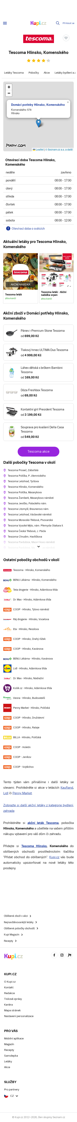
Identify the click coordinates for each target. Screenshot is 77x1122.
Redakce (9, 993)
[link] (56, 278)
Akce (47, 72)
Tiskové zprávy (13, 998)
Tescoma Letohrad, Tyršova (23, 481)
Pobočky (34, 72)
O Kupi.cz (10, 981)
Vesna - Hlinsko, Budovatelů (29, 698)
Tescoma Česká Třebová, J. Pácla (27, 531)
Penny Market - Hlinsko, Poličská (31, 707)
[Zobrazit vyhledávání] (58, 23)
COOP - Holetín (22, 747)
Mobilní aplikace (14, 1038)
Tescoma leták (20, 278)
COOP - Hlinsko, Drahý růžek (29, 639)
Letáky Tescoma (14, 72)
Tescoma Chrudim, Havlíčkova (25, 536)
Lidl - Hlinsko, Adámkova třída (30, 668)
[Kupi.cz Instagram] (62, 955)
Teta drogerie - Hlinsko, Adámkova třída (35, 589)
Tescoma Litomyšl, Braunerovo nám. (28, 509)
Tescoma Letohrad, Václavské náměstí (30, 514)
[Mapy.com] (69, 955)
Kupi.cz (54, 857)
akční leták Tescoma (43, 823)
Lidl (5, 793)
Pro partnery (11, 1089)
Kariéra (8, 1004)
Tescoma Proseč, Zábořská (23, 470)
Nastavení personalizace (18, 1016)
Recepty (9, 1049)
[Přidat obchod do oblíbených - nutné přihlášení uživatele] (66, 38)
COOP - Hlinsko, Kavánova (28, 648)
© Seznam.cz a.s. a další (59, 149)
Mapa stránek (12, 1010)
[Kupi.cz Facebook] (54, 955)
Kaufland (67, 787)
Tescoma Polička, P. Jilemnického (27, 475)
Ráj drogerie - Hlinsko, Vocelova (31, 619)
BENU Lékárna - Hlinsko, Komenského (34, 580)
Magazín (9, 1044)
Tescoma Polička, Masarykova (25, 492)
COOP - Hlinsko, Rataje (26, 727)
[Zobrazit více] (38, 546)
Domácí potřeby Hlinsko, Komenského (38, 105)
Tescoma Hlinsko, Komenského (25, 486)
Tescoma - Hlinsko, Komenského (31, 570)
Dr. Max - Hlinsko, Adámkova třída (32, 599)
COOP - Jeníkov (22, 757)
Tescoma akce (38, 451)
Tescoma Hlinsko (34, 846)
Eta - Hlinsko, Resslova (26, 629)
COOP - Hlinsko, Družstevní (28, 717)
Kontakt (8, 987)
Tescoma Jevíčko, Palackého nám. (27, 503)
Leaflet (39, 149)
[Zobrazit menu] (5, 23)
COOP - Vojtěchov (23, 766)
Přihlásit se (69, 23)
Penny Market (22, 793)
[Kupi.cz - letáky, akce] (38, 24)
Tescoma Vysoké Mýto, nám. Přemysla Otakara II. (35, 525)
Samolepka (11, 1055)
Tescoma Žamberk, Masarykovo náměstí (31, 498)
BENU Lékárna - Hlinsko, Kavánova (33, 658)
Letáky (8, 1061)
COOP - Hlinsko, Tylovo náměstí (31, 609)
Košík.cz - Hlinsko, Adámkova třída (32, 688)
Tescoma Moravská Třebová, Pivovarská (30, 520)
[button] (38, 123)
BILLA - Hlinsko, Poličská (27, 737)
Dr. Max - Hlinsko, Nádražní (28, 678)
